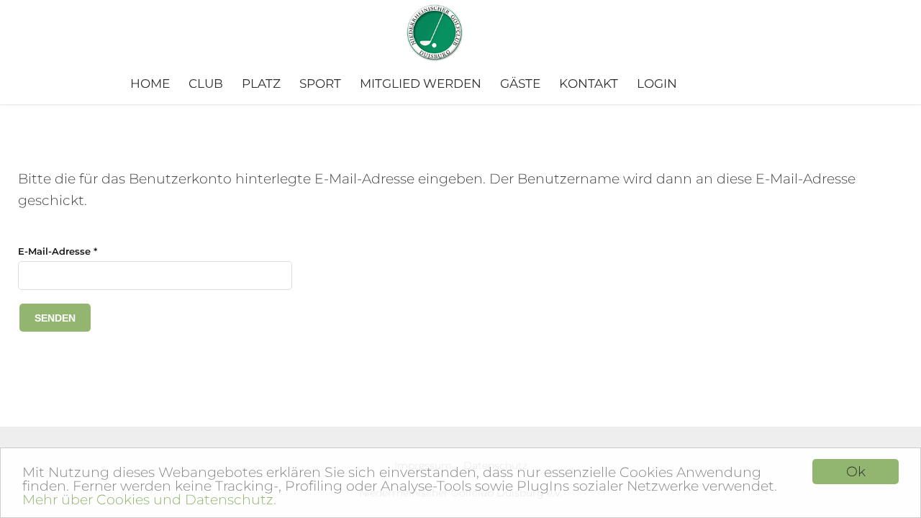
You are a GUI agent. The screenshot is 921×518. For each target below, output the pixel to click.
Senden (55, 318)
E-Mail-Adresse (57, 251)
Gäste (520, 83)
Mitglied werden (420, 83)
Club (206, 83)
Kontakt (588, 83)
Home (150, 83)
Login (657, 83)
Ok (856, 471)
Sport (320, 83)
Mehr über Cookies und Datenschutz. (149, 499)
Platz (261, 83)
